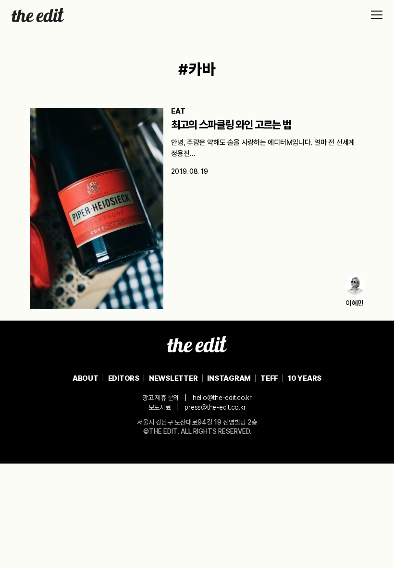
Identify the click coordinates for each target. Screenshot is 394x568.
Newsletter (173, 378)
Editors (123, 378)
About (85, 378)
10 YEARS (304, 378)
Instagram (229, 378)
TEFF (269, 378)
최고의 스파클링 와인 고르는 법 (231, 124)
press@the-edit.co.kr (215, 407)
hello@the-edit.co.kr (222, 397)
